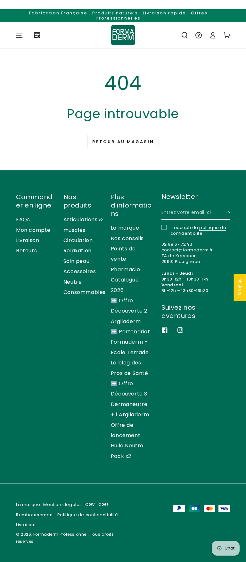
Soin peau (76, 261)
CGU (103, 504)
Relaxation (77, 250)
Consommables (84, 292)
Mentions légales (62, 504)
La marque (125, 228)
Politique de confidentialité (87, 515)
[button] (184, 35)
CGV (90, 504)
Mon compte (33, 230)
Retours (26, 250)
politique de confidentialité (198, 230)
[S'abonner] (228, 213)
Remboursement (35, 515)
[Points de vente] (37, 35)
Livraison (27, 240)
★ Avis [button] (240, 287)
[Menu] (19, 35)
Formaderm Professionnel (60, 534)
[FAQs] (199, 35)
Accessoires (79, 271)
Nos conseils (127, 238)
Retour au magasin (123, 142)
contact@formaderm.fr (187, 250)
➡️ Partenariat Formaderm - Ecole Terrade (130, 342)
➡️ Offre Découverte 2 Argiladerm (129, 311)
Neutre (72, 282)
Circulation (78, 240)
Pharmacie (125, 269)
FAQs (23, 219)
